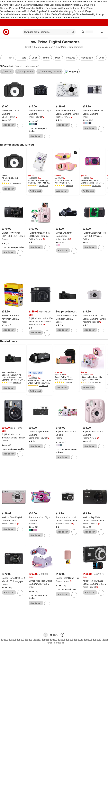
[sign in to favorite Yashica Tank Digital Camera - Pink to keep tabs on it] (20, 529)
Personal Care (79, 4)
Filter (9, 58)
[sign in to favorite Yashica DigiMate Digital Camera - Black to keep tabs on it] (101, 532)
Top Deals (64, 14)
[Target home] (6, 32)
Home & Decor (91, 1)
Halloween (48, 1)
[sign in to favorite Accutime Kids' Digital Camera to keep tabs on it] (47, 535)
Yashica (59, 117)
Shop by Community (75, 11)
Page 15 (60, 642)
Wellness (25, 8)
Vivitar (31, 117)
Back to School (27, 1)
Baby (62, 4)
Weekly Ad (93, 14)
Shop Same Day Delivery (25, 17)
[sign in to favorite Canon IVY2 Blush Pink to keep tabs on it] (74, 595)
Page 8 (61, 639)
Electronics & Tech (78, 8)
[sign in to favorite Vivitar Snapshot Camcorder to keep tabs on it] (74, 251)
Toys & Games (61, 8)
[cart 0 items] (102, 32)
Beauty (68, 4)
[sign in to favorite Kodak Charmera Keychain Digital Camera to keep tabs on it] (20, 330)
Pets (11, 8)
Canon (5, 239)
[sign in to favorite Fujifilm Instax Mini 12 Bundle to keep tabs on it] (74, 457)
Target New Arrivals (9, 1)
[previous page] (45, 635)
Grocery (34, 4)
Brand (46, 57)
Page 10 (78, 639)
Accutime (87, 322)
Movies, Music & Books (19, 11)
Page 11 (88, 639)
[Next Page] (105, 58)
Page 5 (36, 639)
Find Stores (73, 17)
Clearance (18, 14)
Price (57, 57)
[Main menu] (16, 32)
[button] (35, 372)
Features (70, 57)
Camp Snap (34, 438)
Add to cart (9, 125)
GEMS (4, 117)
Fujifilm (32, 239)
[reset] (67, 32)
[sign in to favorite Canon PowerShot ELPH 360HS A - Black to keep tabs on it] (20, 253)
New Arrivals (30, 14)
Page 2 (12, 639)
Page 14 (51, 642)
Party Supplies (38, 11)
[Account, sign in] (88, 32)
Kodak (4, 322)
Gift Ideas (50, 11)
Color (101, 57)
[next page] (62, 635)
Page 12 (97, 639)
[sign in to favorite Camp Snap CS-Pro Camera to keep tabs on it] (47, 446)
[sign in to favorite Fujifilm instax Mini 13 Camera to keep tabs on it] (101, 446)
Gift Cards (60, 11)
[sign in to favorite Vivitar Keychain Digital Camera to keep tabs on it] (47, 136)
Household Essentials (49, 4)
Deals (10, 14)
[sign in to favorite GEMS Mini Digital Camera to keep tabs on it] (20, 125)
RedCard (50, 17)
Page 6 (45, 639)
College (39, 1)
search (73, 32)
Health (17, 8)
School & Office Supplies (42, 8)
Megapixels (87, 57)
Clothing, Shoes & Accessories (68, 1)
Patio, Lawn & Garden (19, 4)
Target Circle (61, 17)
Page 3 (20, 639)
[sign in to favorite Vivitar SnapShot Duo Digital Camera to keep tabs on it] (101, 128)
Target (28, 47)
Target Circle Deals (78, 14)
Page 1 (4, 639)
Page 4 (28, 639)
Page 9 (69, 639)
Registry (42, 17)
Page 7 (53, 639)
